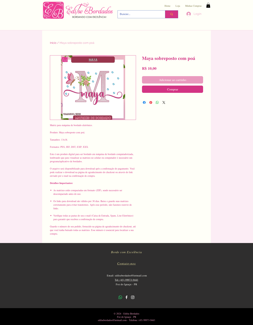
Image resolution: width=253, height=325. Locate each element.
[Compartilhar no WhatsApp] (157, 102)
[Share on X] (164, 102)
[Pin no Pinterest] (151, 102)
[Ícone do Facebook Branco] (126, 297)
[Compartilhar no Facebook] (144, 102)
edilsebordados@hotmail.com (131, 275)
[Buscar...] (171, 14)
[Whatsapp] (120, 297)
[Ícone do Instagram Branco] (132, 297)
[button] (208, 5)
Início (53, 42)
